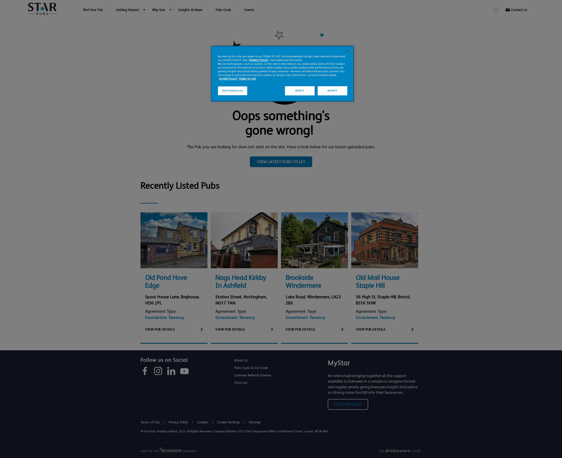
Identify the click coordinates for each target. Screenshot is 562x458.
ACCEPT (332, 90)
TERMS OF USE (247, 78)
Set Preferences (232, 90)
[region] (282, 74)
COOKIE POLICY (228, 78)
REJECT (299, 90)
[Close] (348, 51)
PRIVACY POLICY (258, 60)
